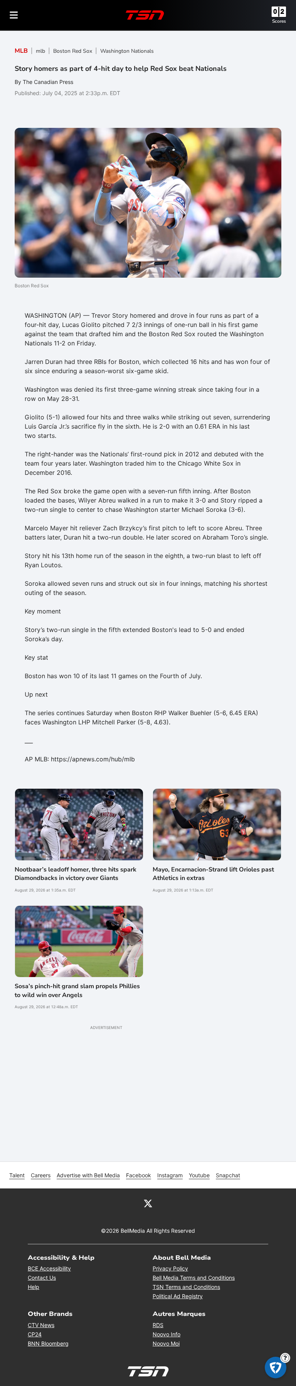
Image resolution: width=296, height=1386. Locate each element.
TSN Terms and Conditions (186, 1287)
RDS (158, 1325)
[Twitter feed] (148, 1203)
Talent (17, 1175)
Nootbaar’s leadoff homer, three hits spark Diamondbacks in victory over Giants (75, 873)
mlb (40, 51)
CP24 (35, 1334)
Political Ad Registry (178, 1296)
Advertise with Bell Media (88, 1175)
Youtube (199, 1175)
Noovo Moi (166, 1343)
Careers (40, 1175)
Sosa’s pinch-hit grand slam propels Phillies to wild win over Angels (77, 990)
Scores (279, 21)
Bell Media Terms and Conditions (194, 1277)
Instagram (170, 1175)
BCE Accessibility (49, 1268)
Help (33, 1287)
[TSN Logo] (145, 15)
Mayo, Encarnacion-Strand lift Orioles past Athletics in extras (213, 873)
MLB (21, 51)
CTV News (41, 1325)
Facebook (138, 1175)
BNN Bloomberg (48, 1343)
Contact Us (42, 1277)
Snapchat (228, 1175)
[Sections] (14, 15)
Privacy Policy (170, 1268)
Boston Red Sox (72, 51)
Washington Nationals (127, 51)
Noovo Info (166, 1334)
